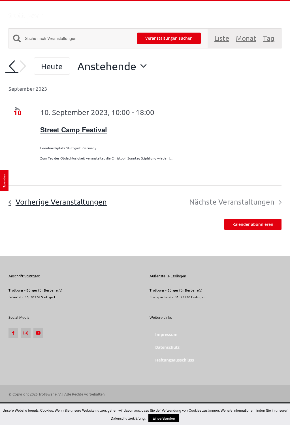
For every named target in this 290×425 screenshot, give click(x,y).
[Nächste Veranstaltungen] (23, 66)
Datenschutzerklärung (128, 418)
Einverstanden (164, 418)
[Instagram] (26, 333)
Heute (52, 66)
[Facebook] (13, 333)
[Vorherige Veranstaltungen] (11, 66)
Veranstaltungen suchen (169, 38)
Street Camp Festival (73, 129)
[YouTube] (38, 333)
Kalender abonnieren (253, 224)
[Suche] (272, 12)
